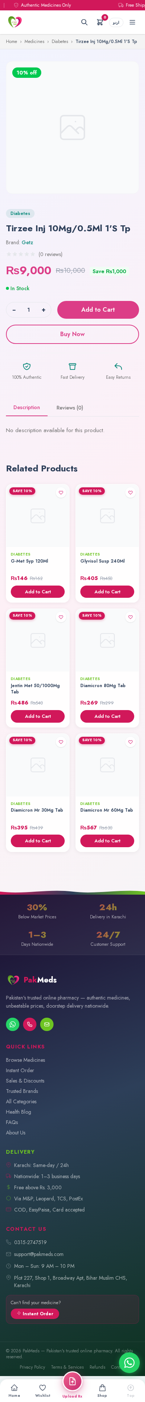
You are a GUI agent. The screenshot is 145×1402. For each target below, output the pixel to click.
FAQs (12, 1122)
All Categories (21, 1101)
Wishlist (42, 1395)
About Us (15, 1132)
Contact (118, 1367)
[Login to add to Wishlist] (61, 492)
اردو (116, 22)
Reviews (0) (70, 407)
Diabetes (60, 41)
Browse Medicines (25, 1060)
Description (26, 407)
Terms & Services (67, 1367)
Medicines (34, 41)
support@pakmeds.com (39, 1254)
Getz (27, 242)
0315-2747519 (30, 1242)
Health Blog (18, 1112)
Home (11, 41)
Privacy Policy (32, 1367)
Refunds (97, 1367)
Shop (102, 1395)
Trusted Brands (22, 1091)
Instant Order (20, 1070)
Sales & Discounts (25, 1080)
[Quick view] (61, 539)
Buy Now (72, 334)
